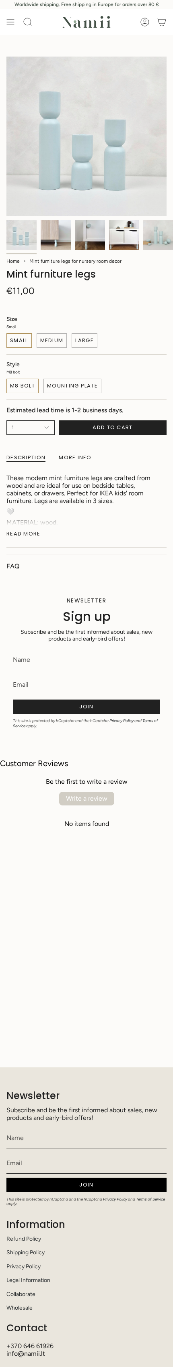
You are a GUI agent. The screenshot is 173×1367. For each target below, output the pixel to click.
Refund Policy (23, 1238)
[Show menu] (10, 22)
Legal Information (28, 1280)
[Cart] (161, 22)
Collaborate (20, 1294)
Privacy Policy (121, 720)
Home (13, 261)
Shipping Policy (25, 1252)
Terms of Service (150, 1199)
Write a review (86, 798)
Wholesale (19, 1307)
